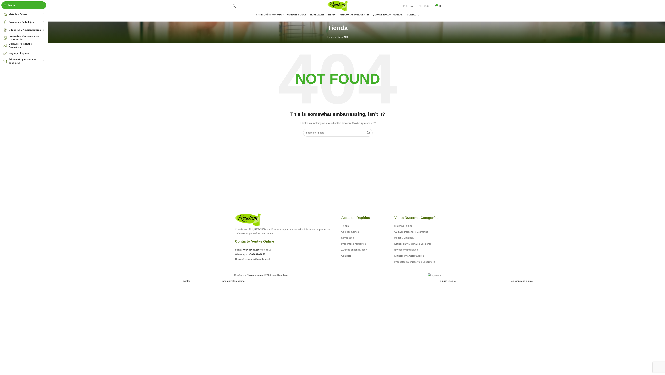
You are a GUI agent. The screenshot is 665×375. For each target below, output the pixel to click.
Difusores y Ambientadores (409, 255)
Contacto (346, 255)
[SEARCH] (369, 133)
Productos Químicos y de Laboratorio (414, 261)
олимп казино (448, 281)
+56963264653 (257, 254)
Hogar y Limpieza (404, 237)
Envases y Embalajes (406, 249)
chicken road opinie (522, 281)
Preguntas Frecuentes (353, 243)
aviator (186, 281)
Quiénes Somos (350, 231)
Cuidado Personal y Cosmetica (411, 231)
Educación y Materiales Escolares (412, 243)
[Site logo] (337, 5)
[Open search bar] (234, 6)
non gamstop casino (233, 281)
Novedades (347, 237)
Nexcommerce (255, 275)
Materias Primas (403, 225)
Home (330, 37)
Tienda (345, 225)
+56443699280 (251, 249)
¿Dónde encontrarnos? (354, 249)
